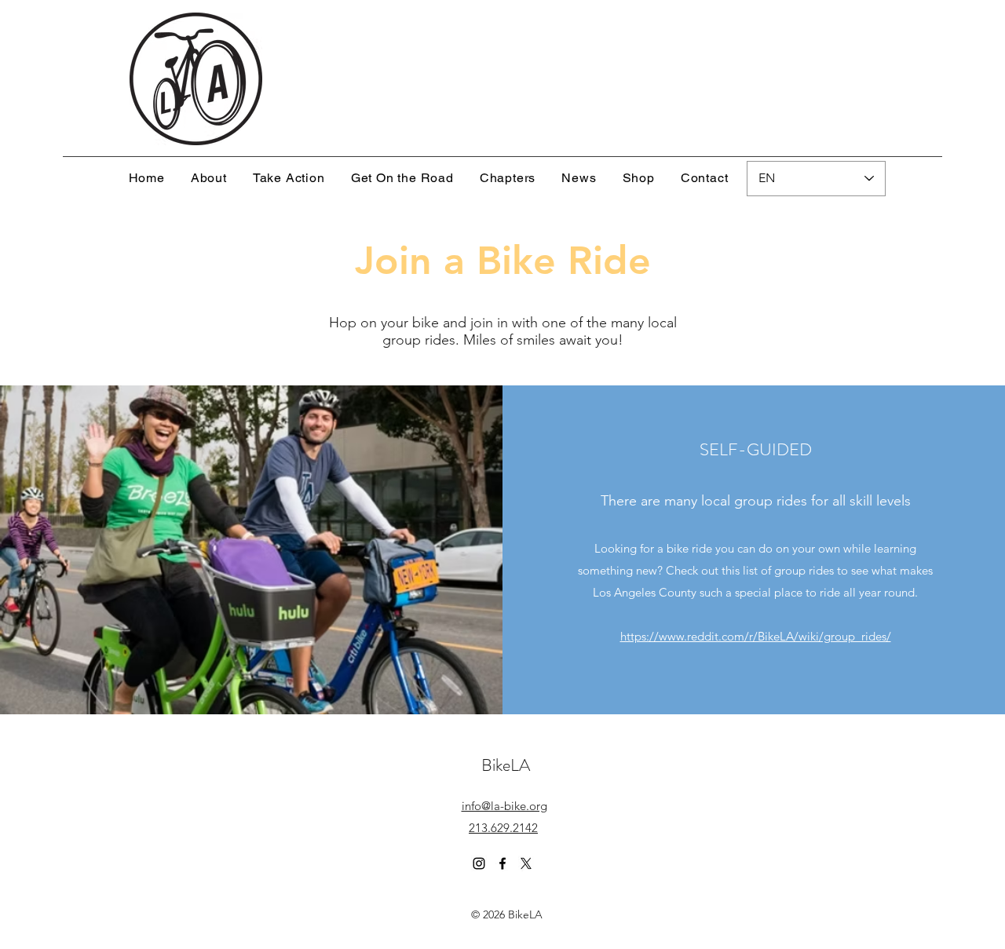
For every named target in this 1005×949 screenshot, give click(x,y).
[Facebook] (502, 863)
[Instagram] (479, 863)
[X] (526, 863)
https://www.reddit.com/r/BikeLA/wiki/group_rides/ (755, 636)
